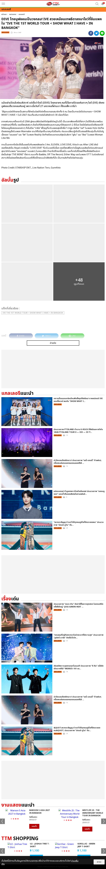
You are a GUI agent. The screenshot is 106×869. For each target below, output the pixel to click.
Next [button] (103, 821)
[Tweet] (96, 33)
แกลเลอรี (22, 14)
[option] (26, 819)
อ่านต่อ (53, 343)
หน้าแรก (4, 14)
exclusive (12, 14)
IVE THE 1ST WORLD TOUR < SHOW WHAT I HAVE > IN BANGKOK (33, 312)
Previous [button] (2, 821)
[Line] (102, 33)
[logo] (53, 4)
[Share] (90, 33)
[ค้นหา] (97, 4)
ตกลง (99, 862)
